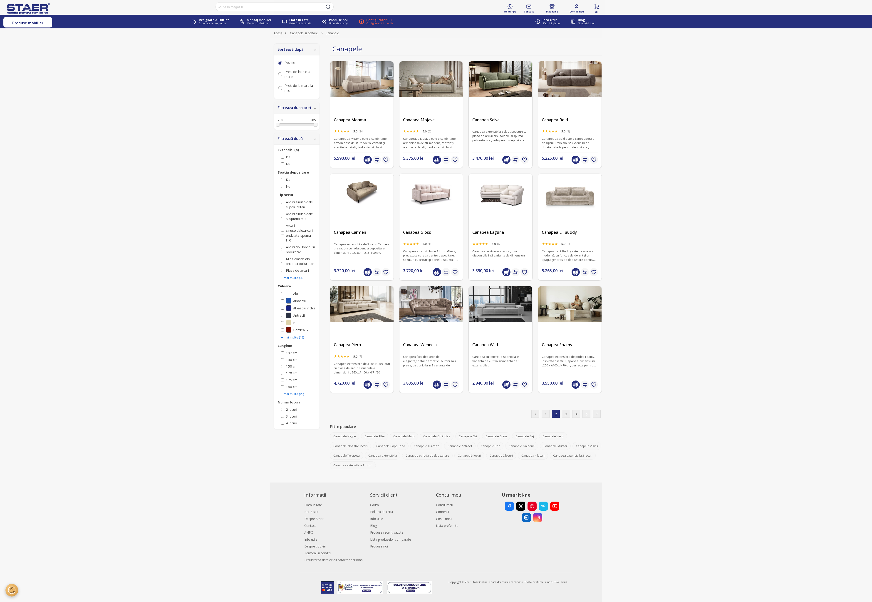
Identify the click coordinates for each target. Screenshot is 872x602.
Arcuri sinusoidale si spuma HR (299, 216)
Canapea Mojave (419, 119)
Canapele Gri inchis (436, 436)
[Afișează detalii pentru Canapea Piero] (362, 318)
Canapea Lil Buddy (559, 232)
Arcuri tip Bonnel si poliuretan (300, 249)
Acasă (278, 33)
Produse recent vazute (386, 532)
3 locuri (291, 416)
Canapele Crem (496, 436)
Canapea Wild (485, 344)
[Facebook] (509, 506)
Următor (597, 414)
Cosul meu (444, 519)
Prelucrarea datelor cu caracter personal (333, 560)
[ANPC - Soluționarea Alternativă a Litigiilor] (360, 587)
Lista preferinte (447, 525)
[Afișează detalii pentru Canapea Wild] (500, 318)
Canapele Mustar (555, 446)
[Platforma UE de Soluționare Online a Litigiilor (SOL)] (409, 587)
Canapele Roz (490, 446)
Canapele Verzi (553, 436)
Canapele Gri (468, 436)
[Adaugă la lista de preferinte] (386, 160)
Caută (328, 6)
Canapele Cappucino (390, 446)
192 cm (291, 353)
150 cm (291, 366)
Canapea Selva (486, 119)
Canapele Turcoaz (426, 446)
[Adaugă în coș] (368, 160)
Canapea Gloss (417, 232)
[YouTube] (554, 506)
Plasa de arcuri (297, 270)
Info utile (310, 539)
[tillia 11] (570, 205)
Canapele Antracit (460, 446)
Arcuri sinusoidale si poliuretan (299, 204)
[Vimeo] (543, 506)
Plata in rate (313, 505)
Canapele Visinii (587, 446)
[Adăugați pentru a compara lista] (377, 160)
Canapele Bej (524, 436)
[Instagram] (537, 517)
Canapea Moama (350, 119)
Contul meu (444, 505)
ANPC (308, 532)
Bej (295, 322)
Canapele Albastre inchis (350, 446)
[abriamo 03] (362, 93)
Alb (295, 293)
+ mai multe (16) (292, 337)
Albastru (299, 301)
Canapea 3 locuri (469, 455)
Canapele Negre (344, 436)
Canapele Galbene (522, 446)
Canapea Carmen (350, 232)
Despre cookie (315, 546)
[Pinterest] (532, 506)
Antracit (299, 315)
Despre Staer (314, 519)
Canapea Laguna (488, 232)
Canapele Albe (374, 436)
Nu (288, 163)
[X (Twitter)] (520, 506)
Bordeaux (300, 330)
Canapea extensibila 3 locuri (572, 455)
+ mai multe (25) (292, 394)
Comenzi (442, 512)
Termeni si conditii (317, 553)
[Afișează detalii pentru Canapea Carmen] (362, 205)
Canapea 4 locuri (533, 455)
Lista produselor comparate (390, 539)
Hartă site (311, 512)
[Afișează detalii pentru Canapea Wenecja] (431, 318)
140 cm (291, 359)
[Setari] (11, 590)
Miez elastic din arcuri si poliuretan (300, 261)
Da (288, 157)
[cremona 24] (570, 93)
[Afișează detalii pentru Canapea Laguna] (500, 205)
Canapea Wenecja (420, 344)
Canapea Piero (347, 344)
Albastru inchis (304, 308)
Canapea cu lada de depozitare (427, 455)
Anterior (535, 414)
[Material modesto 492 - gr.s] (431, 93)
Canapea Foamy (557, 344)
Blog (373, 525)
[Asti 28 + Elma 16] (500, 93)
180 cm (291, 386)
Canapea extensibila (382, 455)
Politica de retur (381, 512)
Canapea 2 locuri (501, 455)
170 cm (291, 373)
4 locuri (291, 423)
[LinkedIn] (526, 517)
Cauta (374, 505)
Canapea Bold (555, 119)
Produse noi (379, 546)
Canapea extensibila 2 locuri (352, 465)
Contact (310, 525)
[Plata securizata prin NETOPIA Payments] (327, 587)
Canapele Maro (404, 436)
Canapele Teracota (346, 455)
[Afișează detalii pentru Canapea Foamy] (570, 318)
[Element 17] (431, 205)
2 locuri (291, 409)
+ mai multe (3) (291, 278)
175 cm (291, 380)
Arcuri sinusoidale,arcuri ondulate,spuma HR (299, 232)
